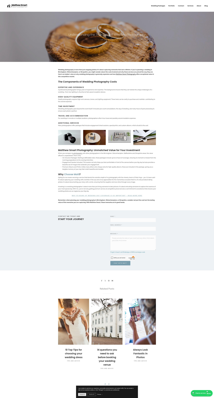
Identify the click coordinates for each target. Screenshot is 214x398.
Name (112, 216)
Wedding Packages (158, 6)
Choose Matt (71, 174)
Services (190, 6)
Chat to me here (201, 393)
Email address (116, 225)
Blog (206, 6)
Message (114, 233)
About (199, 6)
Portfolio (171, 6)
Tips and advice (106, 40)
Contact (181, 6)
